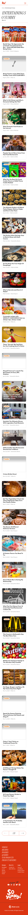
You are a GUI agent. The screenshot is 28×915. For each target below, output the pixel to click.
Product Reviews (9, 860)
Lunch (3, 869)
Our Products (8, 857)
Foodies (5, 852)
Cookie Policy (21, 872)
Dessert (4, 872)
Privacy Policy (21, 870)
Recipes (5, 850)
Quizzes (5, 855)
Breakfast (4, 867)
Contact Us (11, 867)
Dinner (3, 870)
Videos (4, 847)
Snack (3, 873)
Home (3, 8)
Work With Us (12, 869)
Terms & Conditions (20, 868)
